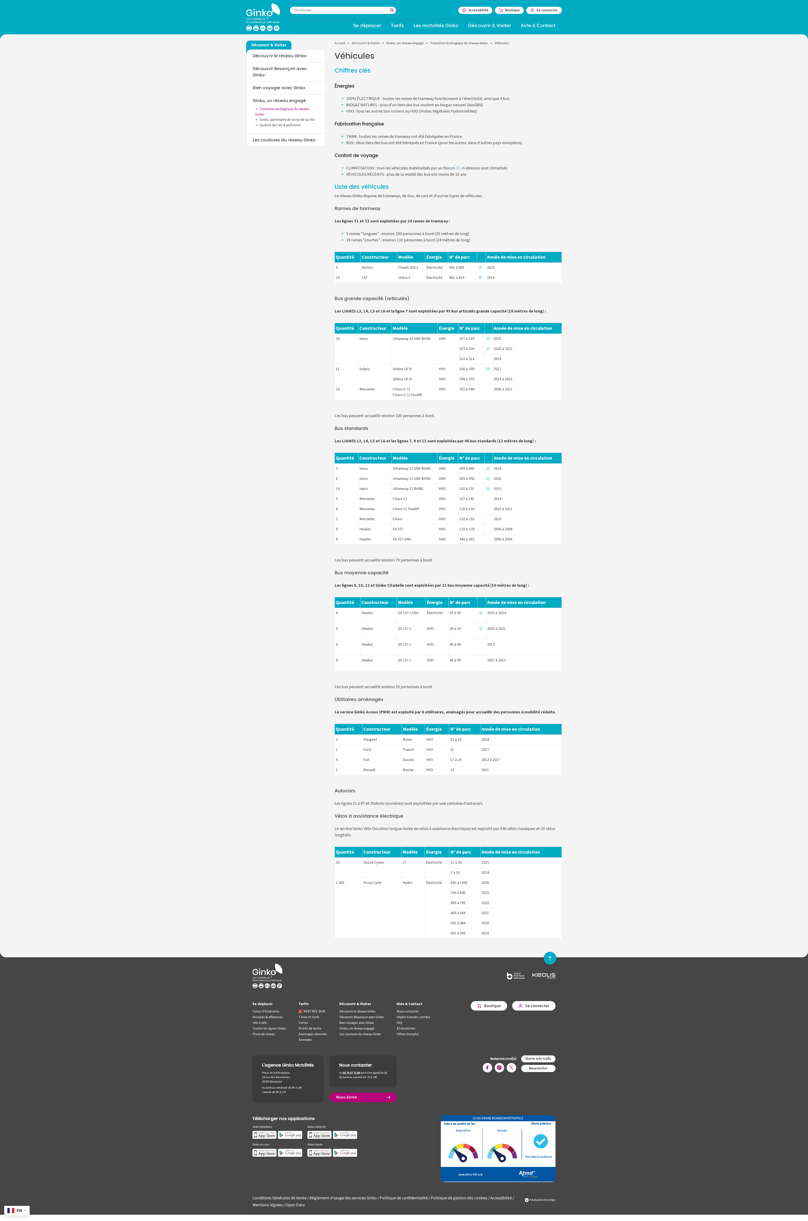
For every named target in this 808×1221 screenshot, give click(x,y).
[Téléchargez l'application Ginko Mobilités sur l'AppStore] (264, 1134)
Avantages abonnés (313, 1034)
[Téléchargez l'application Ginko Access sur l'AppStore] (264, 1152)
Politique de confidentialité (404, 1198)
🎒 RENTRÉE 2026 (312, 1011)
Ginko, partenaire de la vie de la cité (287, 119)
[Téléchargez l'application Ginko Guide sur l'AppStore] (319, 1152)
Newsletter (538, 1068)
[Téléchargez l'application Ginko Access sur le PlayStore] (290, 1152)
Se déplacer (262, 1004)
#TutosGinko (406, 1028)
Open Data (295, 1205)
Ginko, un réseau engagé (279, 101)
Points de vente (310, 1028)
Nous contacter (408, 1011)
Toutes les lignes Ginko (269, 1028)
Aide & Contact (409, 1004)
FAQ (399, 1022)
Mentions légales (267, 1205)
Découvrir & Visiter (355, 1004)
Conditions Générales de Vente (279, 1198)
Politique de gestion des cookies (459, 1198)
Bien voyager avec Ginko (279, 88)
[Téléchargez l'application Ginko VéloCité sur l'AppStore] (319, 1134)
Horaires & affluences (267, 1017)
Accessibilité (501, 1198)
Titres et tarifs (309, 1017)
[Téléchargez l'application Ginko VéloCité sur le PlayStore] (345, 1134)
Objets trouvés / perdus (413, 1017)
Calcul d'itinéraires (265, 1011)
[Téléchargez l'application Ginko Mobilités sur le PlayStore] (290, 1134)
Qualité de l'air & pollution (280, 125)
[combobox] (343, 10)
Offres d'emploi (408, 1034)
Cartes (303, 1022)
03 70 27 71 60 (351, 1073)
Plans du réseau (263, 1034)
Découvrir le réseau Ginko (280, 56)
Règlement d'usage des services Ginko (343, 1198)
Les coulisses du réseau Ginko (284, 140)
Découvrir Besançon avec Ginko (280, 72)
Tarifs (303, 1004)
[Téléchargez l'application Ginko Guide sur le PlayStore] (345, 1152)
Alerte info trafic (538, 1058)
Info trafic (259, 1022)
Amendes (305, 1039)
